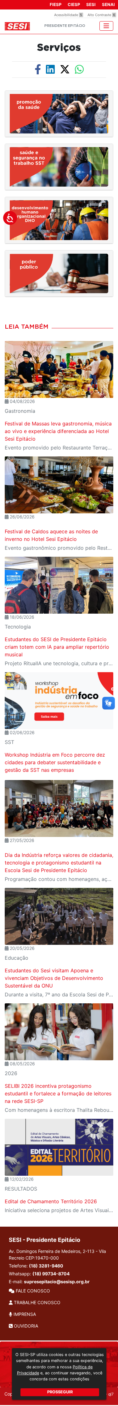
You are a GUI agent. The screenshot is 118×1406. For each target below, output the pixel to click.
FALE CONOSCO (32, 1290)
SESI (91, 4)
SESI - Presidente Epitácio (44, 1239)
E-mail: (49, 1281)
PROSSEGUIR (60, 1392)
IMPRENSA (24, 1314)
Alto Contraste (101, 15)
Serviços (59, 48)
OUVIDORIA (25, 1326)
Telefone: (36, 1265)
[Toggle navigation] (106, 26)
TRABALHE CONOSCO (36, 1302)
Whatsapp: (39, 1273)
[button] (59, 113)
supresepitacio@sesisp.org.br (57, 1281)
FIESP (55, 4)
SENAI (108, 4)
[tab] (59, 114)
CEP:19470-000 (42, 1257)
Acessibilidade (68, 15)
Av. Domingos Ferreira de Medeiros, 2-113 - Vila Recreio (57, 1254)
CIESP (74, 4)
